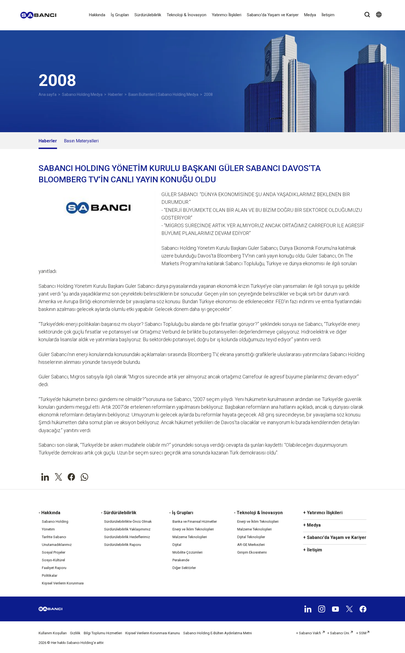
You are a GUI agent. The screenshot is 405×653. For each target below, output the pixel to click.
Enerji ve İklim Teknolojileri (193, 529)
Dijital (176, 545)
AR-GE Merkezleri (251, 545)
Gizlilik (75, 633)
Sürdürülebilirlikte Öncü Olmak (128, 521)
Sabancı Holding (55, 521)
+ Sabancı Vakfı (309, 633)
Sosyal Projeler (53, 552)
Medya (310, 14)
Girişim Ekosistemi (252, 552)
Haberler (115, 94)
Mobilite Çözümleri (187, 552)
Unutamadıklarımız (57, 545)
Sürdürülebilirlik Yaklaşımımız (127, 529)
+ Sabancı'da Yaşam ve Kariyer (334, 537)
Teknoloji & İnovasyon (186, 14)
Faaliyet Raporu (54, 568)
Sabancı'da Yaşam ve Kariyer (273, 14)
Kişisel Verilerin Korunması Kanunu (152, 633)
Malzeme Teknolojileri (189, 537)
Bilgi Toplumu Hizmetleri (103, 633)
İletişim (328, 14)
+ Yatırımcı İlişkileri (322, 512)
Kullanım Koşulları (53, 633)
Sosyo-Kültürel (53, 560)
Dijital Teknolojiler (251, 537)
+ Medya (312, 525)
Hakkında (97, 14)
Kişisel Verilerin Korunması (63, 583)
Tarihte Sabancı (54, 537)
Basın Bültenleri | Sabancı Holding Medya (163, 94)
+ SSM (361, 633)
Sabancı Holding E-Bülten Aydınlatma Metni (217, 633)
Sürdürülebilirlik (147, 14)
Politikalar (49, 575)
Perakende (180, 560)
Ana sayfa (47, 94)
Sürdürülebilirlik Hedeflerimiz (127, 537)
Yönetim (48, 529)
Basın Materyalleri (81, 140)
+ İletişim (312, 549)
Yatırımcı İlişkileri (226, 14)
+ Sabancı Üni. (338, 633)
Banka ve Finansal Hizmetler (194, 521)
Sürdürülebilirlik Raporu (122, 545)
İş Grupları (120, 14)
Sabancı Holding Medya (82, 94)
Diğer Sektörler (184, 568)
